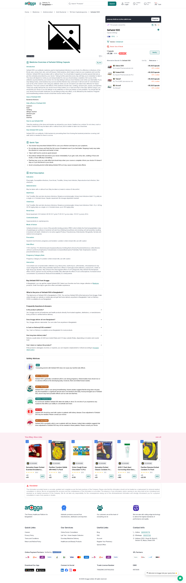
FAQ (98, 535)
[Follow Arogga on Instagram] (70, 570)
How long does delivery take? (36, 335)
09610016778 (145, 532)
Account (99, 538)
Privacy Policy (29, 535)
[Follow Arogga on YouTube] (74, 570)
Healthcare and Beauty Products (71, 541)
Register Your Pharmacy (104, 541)
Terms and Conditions (32, 538)
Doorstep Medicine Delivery (70, 538)
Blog (98, 532)
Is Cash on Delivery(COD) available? (38, 327)
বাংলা (100, 62)
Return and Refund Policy (33, 541)
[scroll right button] (159, 460)
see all (158, 437)
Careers (27, 532)
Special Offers (101, 544)
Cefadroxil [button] (119, 42)
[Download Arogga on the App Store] (40, 570)
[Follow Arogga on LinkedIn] (62, 570)
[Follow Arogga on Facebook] (66, 570)
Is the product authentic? (35, 310)
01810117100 (147, 535)
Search (112, 4)
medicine (96, 283)
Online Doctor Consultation (69, 532)
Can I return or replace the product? (38, 345)
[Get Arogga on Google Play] (29, 570)
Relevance (152, 60)
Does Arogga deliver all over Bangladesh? (40, 319)
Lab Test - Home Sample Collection (72, 535)
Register (155, 19)
